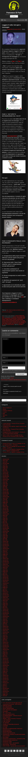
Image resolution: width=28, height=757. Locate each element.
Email (4, 362)
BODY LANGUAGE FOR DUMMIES (10, 710)
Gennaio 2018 (5, 577)
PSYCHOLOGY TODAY (7, 741)
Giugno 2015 (5, 620)
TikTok (23, 751)
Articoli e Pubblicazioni (19, 315)
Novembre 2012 (6, 662)
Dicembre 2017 (6, 578)
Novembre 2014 (6, 629)
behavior (14, 317)
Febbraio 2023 (5, 489)
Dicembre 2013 (6, 645)
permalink (21, 324)
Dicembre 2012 (6, 661)
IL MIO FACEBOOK (7, 720)
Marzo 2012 (5, 674)
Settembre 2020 (6, 531)
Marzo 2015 (5, 625)
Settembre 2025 (6, 459)
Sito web (4, 367)
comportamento (7, 318)
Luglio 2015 (5, 619)
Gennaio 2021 (5, 525)
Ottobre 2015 (5, 615)
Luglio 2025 (5, 462)
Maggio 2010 (5, 694)
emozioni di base (20, 319)
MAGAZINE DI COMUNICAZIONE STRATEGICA (12, 728)
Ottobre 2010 (5, 690)
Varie (3, 317)
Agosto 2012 (5, 666)
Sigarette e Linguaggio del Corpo (17, 449)
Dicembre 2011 (6, 678)
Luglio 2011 (5, 684)
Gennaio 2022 (5, 508)
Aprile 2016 (5, 606)
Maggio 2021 (5, 519)
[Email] (20, 751)
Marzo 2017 (5, 590)
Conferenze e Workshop (7, 410)
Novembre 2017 (6, 580)
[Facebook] (5, 751)
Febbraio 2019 (5, 558)
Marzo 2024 (5, 470)
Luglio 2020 (5, 534)
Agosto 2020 (5, 532)
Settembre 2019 (6, 548)
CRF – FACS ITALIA (7, 712)
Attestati (4, 409)
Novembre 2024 (6, 463)
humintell (14, 322)
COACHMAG (5, 711)
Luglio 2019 (5, 551)
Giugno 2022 (5, 501)
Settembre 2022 (6, 496)
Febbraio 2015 (5, 626)
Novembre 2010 (6, 688)
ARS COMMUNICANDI (7, 707)
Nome (4, 357)
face (19, 320)
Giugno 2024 (5, 466)
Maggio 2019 (5, 554)
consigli (6, 319)
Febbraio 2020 (5, 541)
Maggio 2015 (5, 622)
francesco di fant (5, 322)
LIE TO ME (5, 727)
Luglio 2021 (5, 516)
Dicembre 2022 (6, 492)
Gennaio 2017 (5, 593)
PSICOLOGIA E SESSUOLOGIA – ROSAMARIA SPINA (14, 738)
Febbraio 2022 (5, 506)
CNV (3, 318)
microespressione (12, 136)
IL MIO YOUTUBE (6, 721)
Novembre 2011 (6, 679)
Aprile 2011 (5, 685)
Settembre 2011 (6, 682)
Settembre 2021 (6, 514)
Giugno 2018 (5, 570)
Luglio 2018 (5, 568)
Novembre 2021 (6, 511)
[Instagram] (17, 751)
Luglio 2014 (5, 635)
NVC (17, 323)
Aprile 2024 (5, 469)
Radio (4, 413)
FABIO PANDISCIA (6, 717)
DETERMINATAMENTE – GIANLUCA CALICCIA (12, 715)
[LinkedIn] (11, 751)
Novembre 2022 (6, 493)
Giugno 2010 (5, 692)
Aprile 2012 (5, 672)
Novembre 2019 (6, 545)
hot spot (10, 322)
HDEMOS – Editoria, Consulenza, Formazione (12, 718)
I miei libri (5, 412)
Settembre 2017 (6, 583)
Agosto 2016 (5, 600)
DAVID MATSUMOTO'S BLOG (9, 714)
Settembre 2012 (6, 665)
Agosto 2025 (5, 460)
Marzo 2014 (5, 640)
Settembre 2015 (6, 616)
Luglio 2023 (5, 482)
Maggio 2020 (5, 537)
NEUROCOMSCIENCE (7, 731)
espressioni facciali (13, 320)
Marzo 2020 (5, 539)
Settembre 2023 (6, 479)
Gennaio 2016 (5, 610)
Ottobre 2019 (5, 547)
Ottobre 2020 (5, 529)
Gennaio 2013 (5, 659)
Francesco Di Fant (14, 12)
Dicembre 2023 (6, 475)
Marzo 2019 (5, 557)
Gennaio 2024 (5, 473)
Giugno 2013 (5, 652)
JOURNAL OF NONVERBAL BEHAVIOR (11, 724)
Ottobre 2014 (5, 630)
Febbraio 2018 (5, 576)
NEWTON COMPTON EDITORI (9, 733)
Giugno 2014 (5, 636)
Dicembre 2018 (6, 561)
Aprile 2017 (5, 589)
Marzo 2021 (5, 522)
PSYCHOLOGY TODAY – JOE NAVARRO (11, 743)
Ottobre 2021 (5, 512)
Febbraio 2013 (5, 658)
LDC (17, 322)
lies (19, 322)
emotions (10, 319)
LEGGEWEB (5, 725)
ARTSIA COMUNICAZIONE (8, 708)
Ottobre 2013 (5, 648)
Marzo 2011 (5, 687)
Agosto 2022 (5, 498)
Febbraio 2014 (5, 642)
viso (5, 324)
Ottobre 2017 (5, 581)
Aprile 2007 (5, 695)
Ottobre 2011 (5, 681)
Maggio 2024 (5, 467)
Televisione (5, 415)
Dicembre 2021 (6, 509)
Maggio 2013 (5, 653)
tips (2, 324)
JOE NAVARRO (6, 722)
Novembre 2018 (6, 563)
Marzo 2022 (5, 505)
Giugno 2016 (5, 603)
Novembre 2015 (6, 613)
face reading (22, 320)
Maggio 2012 (5, 671)
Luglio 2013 (5, 651)
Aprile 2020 (5, 538)
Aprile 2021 (5, 521)
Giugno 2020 (5, 535)
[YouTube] (14, 751)
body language (19, 317)
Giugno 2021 (5, 518)
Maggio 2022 (5, 502)
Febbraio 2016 (5, 609)
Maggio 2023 (5, 485)
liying (6, 323)
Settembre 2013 (6, 649)
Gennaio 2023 (5, 490)
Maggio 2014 (5, 638)
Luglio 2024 (5, 464)
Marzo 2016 (5, 607)
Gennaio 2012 (5, 676)
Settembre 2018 (6, 566)
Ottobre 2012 (5, 664)
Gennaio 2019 (5, 560)
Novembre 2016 (6, 596)
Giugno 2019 (5, 552)
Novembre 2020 (6, 528)
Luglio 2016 (5, 602)
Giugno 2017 (5, 586)
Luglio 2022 (5, 499)
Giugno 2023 (5, 483)
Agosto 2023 (5, 480)
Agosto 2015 (5, 617)
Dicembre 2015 (6, 612)
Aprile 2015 (5, 623)
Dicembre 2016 (6, 594)
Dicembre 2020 (6, 527)
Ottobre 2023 (5, 478)
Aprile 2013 (5, 655)
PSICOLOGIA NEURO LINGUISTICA (10, 740)
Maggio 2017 (5, 587)
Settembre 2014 (6, 632)
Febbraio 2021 (5, 524)
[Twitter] (8, 751)
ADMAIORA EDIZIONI (7, 705)
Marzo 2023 (5, 488)
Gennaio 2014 (5, 643)
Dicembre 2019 (6, 544)
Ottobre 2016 (5, 597)
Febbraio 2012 (5, 675)
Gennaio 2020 (5, 542)
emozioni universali (6, 320)
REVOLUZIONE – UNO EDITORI (9, 744)
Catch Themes (17, 755)
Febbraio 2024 (5, 472)
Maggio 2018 (5, 571)
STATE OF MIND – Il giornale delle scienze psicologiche (14, 746)
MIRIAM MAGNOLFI (7, 730)
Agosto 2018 (5, 567)
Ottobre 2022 (5, 495)
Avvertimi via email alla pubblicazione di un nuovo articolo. (14, 372)
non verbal (14, 323)
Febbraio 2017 (5, 591)
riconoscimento (21, 323)
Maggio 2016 (5, 604)
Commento (5, 339)
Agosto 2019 (5, 550)
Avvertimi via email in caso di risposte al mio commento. (14, 370)
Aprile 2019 (5, 555)
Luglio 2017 (5, 584)
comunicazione (14, 318)
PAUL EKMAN (5, 737)
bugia (24, 317)
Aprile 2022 (5, 503)
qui (22, 297)
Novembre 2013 (6, 646)
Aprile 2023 (5, 486)
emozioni (14, 319)
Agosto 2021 (5, 515)
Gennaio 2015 (5, 627)
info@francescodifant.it (9, 302)
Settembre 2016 (6, 599)
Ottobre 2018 (5, 564)
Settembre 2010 (6, 691)
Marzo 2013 (5, 656)
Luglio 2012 (5, 668)
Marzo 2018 (5, 574)
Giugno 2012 (5, 669)
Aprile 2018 (5, 573)
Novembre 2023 (6, 476)
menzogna (9, 323)
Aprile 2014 (5, 639)
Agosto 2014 (5, 633)
